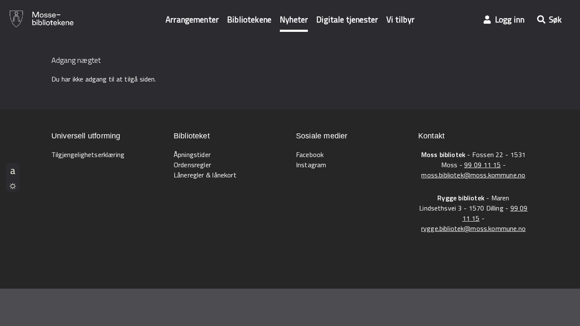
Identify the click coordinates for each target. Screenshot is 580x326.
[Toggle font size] (12, 170)
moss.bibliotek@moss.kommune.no (473, 175)
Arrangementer (192, 19)
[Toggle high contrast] (12, 185)
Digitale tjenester (347, 19)
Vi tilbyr (400, 19)
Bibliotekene (249, 19)
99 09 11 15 (482, 165)
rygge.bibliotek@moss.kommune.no (473, 228)
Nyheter (294, 19)
